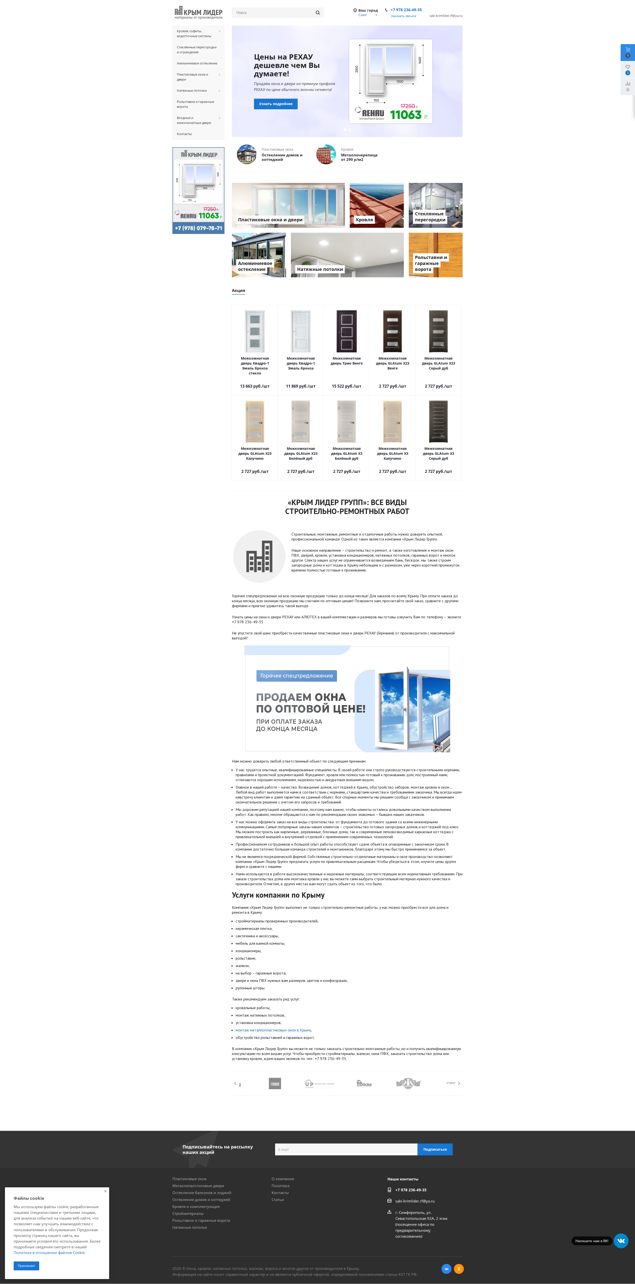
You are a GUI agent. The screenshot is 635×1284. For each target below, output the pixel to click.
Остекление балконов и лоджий (201, 1192)
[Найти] (318, 13)
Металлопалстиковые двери (198, 1185)
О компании (283, 1178)
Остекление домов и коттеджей (201, 1199)
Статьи (278, 1199)
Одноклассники (459, 1269)
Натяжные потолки (189, 1227)
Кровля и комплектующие (196, 1206)
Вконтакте (446, 1269)
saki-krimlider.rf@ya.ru (415, 1200)
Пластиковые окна (189, 1178)
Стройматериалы (188, 1213)
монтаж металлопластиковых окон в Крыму (273, 1029)
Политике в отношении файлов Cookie (49, 1252)
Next (459, 1083)
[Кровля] (377, 205)
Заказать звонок (403, 16)
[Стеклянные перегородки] (436, 205)
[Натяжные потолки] (347, 255)
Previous (235, 1083)
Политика (280, 1185)
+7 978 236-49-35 (406, 9)
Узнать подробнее (287, 96)
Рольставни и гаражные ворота (201, 1220)
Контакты (280, 1192)
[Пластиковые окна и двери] (288, 205)
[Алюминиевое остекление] (259, 255)
